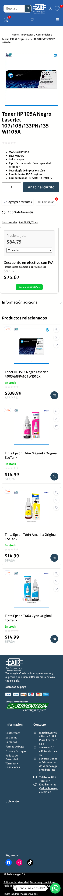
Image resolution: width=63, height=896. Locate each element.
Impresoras (27, 34)
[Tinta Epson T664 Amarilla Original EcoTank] (31, 493)
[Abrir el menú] (57, 19)
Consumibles (43, 34)
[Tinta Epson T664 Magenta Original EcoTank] (31, 412)
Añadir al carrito (41, 187)
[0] (57, 8)
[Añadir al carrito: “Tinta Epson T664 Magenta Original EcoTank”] (54, 476)
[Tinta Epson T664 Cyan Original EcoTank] (31, 574)
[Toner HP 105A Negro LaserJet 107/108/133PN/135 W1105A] (31, 104)
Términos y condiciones (43, 882)
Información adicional (20, 302)
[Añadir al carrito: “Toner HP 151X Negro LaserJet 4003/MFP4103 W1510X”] (54, 395)
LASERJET (24, 222)
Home (15, 34)
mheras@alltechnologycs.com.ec (48, 788)
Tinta (34, 222)
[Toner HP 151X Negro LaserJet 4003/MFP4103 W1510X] (31, 331)
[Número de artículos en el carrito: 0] (31, 19)
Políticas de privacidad (16, 882)
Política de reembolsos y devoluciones (25, 885)
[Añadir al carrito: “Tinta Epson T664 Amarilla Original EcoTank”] (54, 558)
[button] (55, 888)
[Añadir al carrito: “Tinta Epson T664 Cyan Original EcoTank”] (54, 639)
